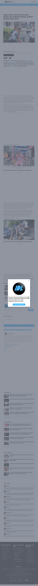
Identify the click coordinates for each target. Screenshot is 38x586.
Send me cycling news (19, 304)
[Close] (28, 280)
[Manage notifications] (36, 584)
